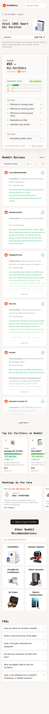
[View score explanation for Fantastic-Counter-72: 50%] (42, 401)
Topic (41, 157)
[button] (14, 455)
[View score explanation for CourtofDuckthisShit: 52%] (42, 172)
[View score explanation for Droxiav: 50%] (42, 352)
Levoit (20, 14)
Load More (23, 422)
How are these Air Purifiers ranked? (20, 628)
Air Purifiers (16, 67)
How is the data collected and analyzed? (17, 645)
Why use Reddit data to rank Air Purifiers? (18, 666)
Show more (24, 294)
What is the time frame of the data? (20, 635)
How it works (37, 146)
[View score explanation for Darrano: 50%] (42, 304)
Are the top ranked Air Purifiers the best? (20, 655)
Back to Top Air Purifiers (26, 522)
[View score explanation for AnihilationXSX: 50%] (42, 212)
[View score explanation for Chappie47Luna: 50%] (42, 255)
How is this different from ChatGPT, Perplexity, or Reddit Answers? (20, 676)
